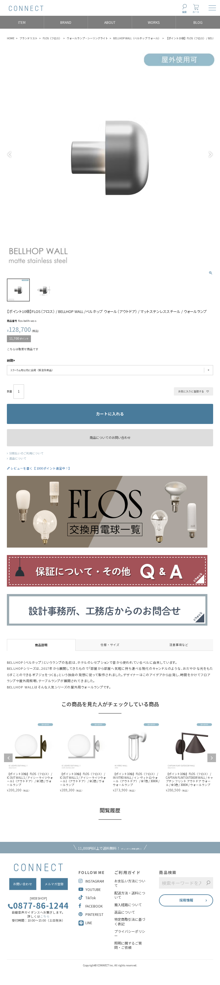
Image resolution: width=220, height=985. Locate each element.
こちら (45, 916)
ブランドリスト (28, 38)
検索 (184, 11)
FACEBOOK (94, 906)
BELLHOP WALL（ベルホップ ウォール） (137, 38)
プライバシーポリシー (129, 933)
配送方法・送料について (129, 895)
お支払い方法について (129, 883)
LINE (88, 922)
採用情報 (186, 900)
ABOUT (109, 22)
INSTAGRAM (94, 881)
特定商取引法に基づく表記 (129, 921)
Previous (9, 154)
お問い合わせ (22, 884)
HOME (10, 38)
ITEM (21, 22)
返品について (17, 458)
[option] (39, 757)
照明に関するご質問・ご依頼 (128, 945)
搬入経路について (128, 904)
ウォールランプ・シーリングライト (87, 38)
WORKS (154, 22)
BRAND (65, 22)
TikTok (90, 897)
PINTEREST (94, 914)
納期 (10, 360)
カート (195, 11)
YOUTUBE (93, 889)
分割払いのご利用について (26, 453)
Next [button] (211, 758)
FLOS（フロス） (52, 38)
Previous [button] (8, 758)
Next (210, 154)
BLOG (198, 22)
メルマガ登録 (54, 884)
